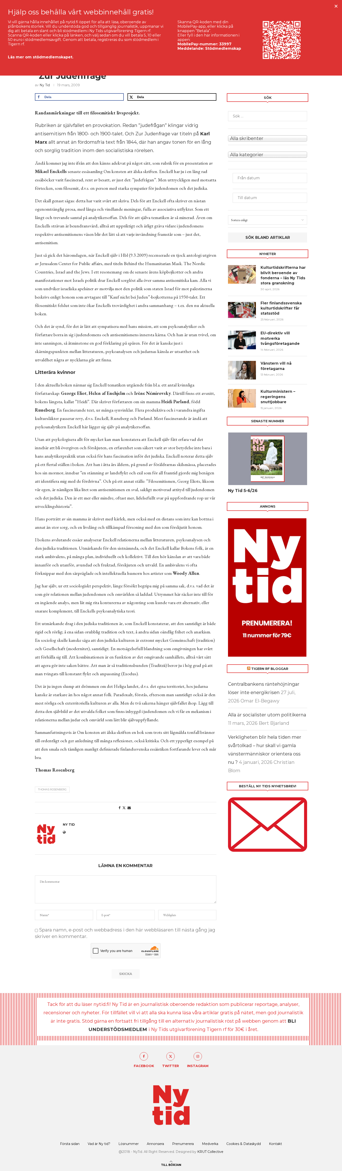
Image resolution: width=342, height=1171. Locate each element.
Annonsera (155, 1144)
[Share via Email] (129, 808)
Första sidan (70, 1144)
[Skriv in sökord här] (267, 116)
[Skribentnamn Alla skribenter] (267, 138)
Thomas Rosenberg (52, 789)
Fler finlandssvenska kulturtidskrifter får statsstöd (281, 308)
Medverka (210, 1144)
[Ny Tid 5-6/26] (267, 458)
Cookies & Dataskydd (243, 1144)
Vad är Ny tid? (99, 1144)
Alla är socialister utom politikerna (267, 715)
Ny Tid (45, 85)
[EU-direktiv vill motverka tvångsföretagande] (242, 340)
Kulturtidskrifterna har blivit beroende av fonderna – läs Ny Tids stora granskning (283, 275)
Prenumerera (183, 1144)
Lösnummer (128, 1144)
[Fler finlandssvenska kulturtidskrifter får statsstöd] (242, 310)
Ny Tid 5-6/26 (243, 490)
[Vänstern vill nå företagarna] (242, 370)
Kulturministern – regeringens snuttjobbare (278, 396)
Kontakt (275, 1144)
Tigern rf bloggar (269, 669)
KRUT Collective (210, 1152)
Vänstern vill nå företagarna (276, 366)
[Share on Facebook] (120, 808)
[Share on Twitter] (124, 808)
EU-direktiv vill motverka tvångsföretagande (281, 338)
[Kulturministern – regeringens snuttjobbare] (242, 398)
